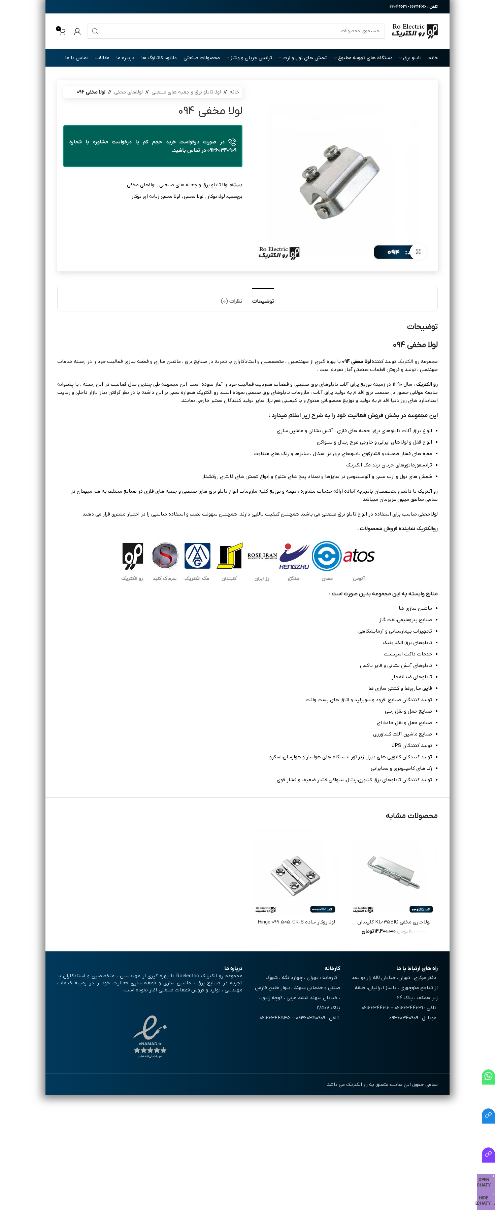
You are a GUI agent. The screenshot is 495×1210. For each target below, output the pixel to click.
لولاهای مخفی (128, 92)
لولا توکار (216, 196)
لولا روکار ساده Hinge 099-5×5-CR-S (296, 922)
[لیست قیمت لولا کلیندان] (488, 1159)
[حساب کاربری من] (77, 31)
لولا (404, 442)
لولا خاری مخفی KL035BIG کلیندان (394, 922)
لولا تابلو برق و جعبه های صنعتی (186, 92)
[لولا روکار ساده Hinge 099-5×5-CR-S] (296, 872)
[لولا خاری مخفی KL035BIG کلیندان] (394, 872)
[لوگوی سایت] (415, 31)
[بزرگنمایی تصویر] (418, 251)
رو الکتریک (408, 361)
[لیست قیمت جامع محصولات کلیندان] (488, 1120)
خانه (234, 92)
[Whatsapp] (488, 1081)
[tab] (263, 298)
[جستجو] (95, 31)
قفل (417, 442)
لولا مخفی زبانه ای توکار (155, 196)
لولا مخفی (193, 196)
